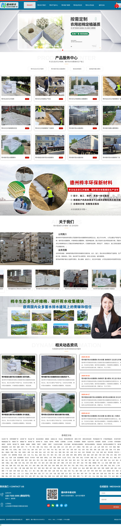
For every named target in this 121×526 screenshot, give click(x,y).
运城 (71, 452)
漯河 (113, 465)
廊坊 (36, 452)
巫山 (38, 476)
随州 (55, 468)
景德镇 (94, 463)
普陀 (107, 457)
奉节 (34, 476)
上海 (95, 447)
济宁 (30, 465)
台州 (113, 460)
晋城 (60, 452)
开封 (73, 465)
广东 (26, 447)
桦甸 (108, 455)
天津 (110, 447)
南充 (97, 476)
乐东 (74, 473)
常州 (38, 460)
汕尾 (53, 471)
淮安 (55, 460)
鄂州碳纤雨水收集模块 (76, 128)
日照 (42, 465)
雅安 (117, 476)
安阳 (86, 465)
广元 (82, 476)
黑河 (77, 457)
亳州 (43, 463)
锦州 (52, 455)
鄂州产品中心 (53, 5)
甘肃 (22, 447)
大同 (48, 452)
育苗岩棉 (99, 444)
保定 (20, 452)
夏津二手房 (78, 439)
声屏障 (57, 441)
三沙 (22, 473)
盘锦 (67, 455)
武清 (103, 449)
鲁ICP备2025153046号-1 (38, 519)
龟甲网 (51, 441)
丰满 (100, 455)
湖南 (58, 447)
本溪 (44, 455)
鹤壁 (90, 465)
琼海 (31, 473)
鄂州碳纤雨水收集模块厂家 (111, 157)
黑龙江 (46, 447)
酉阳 (49, 476)
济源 (101, 465)
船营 (96, 455)
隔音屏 (84, 441)
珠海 (18, 471)
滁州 (27, 463)
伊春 (54, 457)
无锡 (30, 460)
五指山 (27, 473)
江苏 (62, 447)
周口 (3, 468)
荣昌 (3, 476)
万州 (90, 473)
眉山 (101, 476)
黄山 (23, 463)
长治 (56, 452)
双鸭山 (46, 457)
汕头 (22, 471)
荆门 (35, 468)
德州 (53, 465)
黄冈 (47, 468)
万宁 (43, 473)
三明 (66, 463)
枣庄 (14, 465)
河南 (51, 447)
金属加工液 (54, 439)
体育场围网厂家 (14, 439)
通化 (3, 457)
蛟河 (104, 455)
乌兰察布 (4, 455)
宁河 (114, 449)
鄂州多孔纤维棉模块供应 (9, 128)
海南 (38, 447)
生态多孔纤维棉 (58, 444)
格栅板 (28, 444)
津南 (95, 449)
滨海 (110, 449)
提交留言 (116, 507)
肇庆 (42, 471)
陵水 (78, 473)
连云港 (50, 460)
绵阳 (78, 476)
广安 (109, 476)
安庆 (20, 463)
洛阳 (77, 465)
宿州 (35, 463)
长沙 (79, 468)
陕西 (102, 447)
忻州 (75, 452)
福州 (55, 463)
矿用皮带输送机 (108, 439)
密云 (56, 449)
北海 (104, 471)
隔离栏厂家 (15, 441)
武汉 (12, 468)
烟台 (22, 465)
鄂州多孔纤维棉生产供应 (43, 99)
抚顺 (40, 455)
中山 (32, 455)
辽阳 (63, 455)
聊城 (57, 465)
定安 (51, 473)
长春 (84, 455)
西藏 (118, 447)
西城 (3, 449)
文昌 (39, 473)
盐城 (58, 460)
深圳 (14, 471)
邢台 (16, 452)
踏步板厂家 (31, 441)
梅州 (49, 471)
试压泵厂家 (23, 439)
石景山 (15, 449)
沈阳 (24, 455)
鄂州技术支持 (77, 5)
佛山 (26, 471)
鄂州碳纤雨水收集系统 (76, 157)
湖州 (94, 460)
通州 (32, 449)
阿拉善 (20, 455)
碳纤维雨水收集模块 (77, 444)
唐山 (3, 452)
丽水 (117, 460)
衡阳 (91, 468)
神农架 (75, 468)
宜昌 (23, 468)
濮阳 (105, 465)
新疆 (114, 447)
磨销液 (47, 439)
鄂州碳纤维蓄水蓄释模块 (110, 128)
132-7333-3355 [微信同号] (17, 496)
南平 (78, 463)
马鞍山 (7, 463)
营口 (56, 455)
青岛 (7, 465)
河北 (41, 447)
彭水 (53, 476)
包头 (93, 452)
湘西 (3, 471)
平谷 (52, 449)
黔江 (113, 473)
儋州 (35, 473)
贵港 (117, 471)
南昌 (90, 463)
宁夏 (83, 447)
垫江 (14, 476)
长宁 (99, 457)
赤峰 (101, 452)
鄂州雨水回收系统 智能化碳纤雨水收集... (55, 415)
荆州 (43, 468)
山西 (99, 447)
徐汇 (96, 457)
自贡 (61, 476)
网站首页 (30, 5)
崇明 (22, 460)
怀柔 (48, 449)
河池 (3, 473)
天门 (70, 468)
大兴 (44, 449)
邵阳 (95, 468)
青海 (87, 447)
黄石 (16, 468)
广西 (30, 447)
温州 (86, 460)
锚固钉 (3, 444)
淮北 (12, 463)
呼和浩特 (88, 452)
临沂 (49, 465)
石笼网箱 (62, 441)
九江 (103, 463)
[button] (58, 50)
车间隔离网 (77, 441)
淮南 (3, 463)
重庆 (14, 447)
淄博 (10, 465)
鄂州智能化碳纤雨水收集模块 (44, 157)
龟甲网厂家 (39, 441)
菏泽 (65, 465)
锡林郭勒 (14, 455)
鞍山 (36, 455)
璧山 (7, 476)
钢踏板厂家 (23, 441)
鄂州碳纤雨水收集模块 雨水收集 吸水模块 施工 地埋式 (100, 416)
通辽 (105, 452)
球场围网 (97, 441)
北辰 (99, 449)
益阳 (112, 468)
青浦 (14, 460)
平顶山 (81, 465)
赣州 (114, 463)
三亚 (18, 473)
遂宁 (86, 476)
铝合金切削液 (39, 439)
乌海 (97, 452)
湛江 (34, 471)
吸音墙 (104, 441)
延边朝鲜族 (20, 457)
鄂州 (31, 468)
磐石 (115, 455)
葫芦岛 (80, 455)
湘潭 (87, 468)
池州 (47, 463)
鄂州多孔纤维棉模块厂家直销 (44, 128)
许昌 (109, 465)
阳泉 (52, 452)
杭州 (78, 460)
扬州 (62, 460)
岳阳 (99, 468)
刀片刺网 (110, 441)
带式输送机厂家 (97, 439)
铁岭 (71, 455)
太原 (44, 452)
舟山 (109, 460)
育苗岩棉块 (5, 447)
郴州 (116, 468)
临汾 (79, 452)
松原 (10, 457)
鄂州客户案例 (65, 5)
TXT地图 (59, 519)
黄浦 (92, 457)
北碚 (101, 473)
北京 (10, 447)
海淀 (20, 449)
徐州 (34, 460)
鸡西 (37, 457)
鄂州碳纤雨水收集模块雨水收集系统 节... (55, 377)
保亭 (82, 473)
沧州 (32, 452)
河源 (57, 471)
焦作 (97, 465)
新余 (106, 463)
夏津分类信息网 (87, 439)
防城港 (109, 471)
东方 (47, 473)
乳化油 (60, 439)
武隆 (18, 476)
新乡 (94, 465)
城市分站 (102, 5)
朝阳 (7, 449)
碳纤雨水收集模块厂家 (109, 444)
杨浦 (115, 457)
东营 (18, 465)
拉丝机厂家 (5, 439)
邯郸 (12, 452)
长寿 (117, 473)
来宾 (7, 473)
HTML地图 (67, 519)
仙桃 (62, 468)
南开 (75, 449)
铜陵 (16, 463)
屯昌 (55, 473)
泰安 (34, 465)
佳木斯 (59, 457)
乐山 (94, 476)
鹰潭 (110, 463)
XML (54, 519)
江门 (30, 471)
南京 (26, 460)
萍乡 (99, 463)
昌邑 (88, 455)
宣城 (51, 463)
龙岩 (82, 463)
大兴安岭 (86, 457)
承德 (29, 452)
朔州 (64, 452)
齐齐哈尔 (32, 457)
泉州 (70, 463)
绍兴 (97, 460)
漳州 (74, 463)
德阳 (74, 476)
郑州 (69, 465)
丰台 (10, 449)
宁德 (86, 463)
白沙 (66, 473)
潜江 (66, 468)
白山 (7, 457)
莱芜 (46, 465)
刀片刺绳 (69, 441)
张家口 (24, 452)
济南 (3, 465)
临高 (62, 473)
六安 (39, 463)
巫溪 (42, 476)
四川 (106, 447)
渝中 (97, 473)
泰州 (70, 460)
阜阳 (31, 463)
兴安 (9, 455)
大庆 (50, 457)
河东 (68, 449)
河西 (71, 449)
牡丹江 (69, 457)
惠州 (46, 471)
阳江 (61, 471)
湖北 (54, 447)
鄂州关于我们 (41, 5)
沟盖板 (46, 441)
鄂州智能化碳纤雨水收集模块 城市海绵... (16, 377)
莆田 (62, 463)
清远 (65, 471)
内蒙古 (79, 447)
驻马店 (7, 468)
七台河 (64, 457)
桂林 (96, 471)
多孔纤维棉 (67, 444)
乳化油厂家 (31, 439)
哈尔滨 (27, 457)
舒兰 (111, 455)
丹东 (48, 455)
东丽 (87, 449)
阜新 (60, 455)
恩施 (58, 468)
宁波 (82, 460)
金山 (7, 460)
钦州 (113, 471)
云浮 (85, 471)
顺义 (36, 449)
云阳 (30, 476)
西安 (74, 457)
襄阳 (27, 468)
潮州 (77, 471)
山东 (91, 447)
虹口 (111, 457)
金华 (101, 460)
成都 (57, 476)
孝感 (39, 468)
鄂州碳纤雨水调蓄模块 (8, 157)
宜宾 (105, 476)
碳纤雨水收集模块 (90, 444)
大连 (28, 455)
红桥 (83, 449)
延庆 (60, 449)
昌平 (40, 449)
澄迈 (58, 473)
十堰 (20, 468)
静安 (103, 457)
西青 (91, 449)
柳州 (92, 471)
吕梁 (83, 452)
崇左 (10, 473)
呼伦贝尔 (116, 452)
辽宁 (74, 447)
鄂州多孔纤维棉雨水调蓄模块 (78, 99)
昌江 (70, 473)
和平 (64, 449)
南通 (46, 460)
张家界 (107, 468)
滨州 (61, 465)
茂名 (38, 471)
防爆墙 (44, 444)
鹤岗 (41, 457)
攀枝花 (66, 476)
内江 (90, 476)
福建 (18, 447)
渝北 (105, 473)
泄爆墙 (33, 444)
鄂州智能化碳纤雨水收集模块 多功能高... (16, 415)
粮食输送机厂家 (6, 441)
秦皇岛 (7, 452)
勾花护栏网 (90, 441)
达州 (113, 476)
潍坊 (26, 465)
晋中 (68, 452)
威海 (38, 465)
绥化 (81, 457)
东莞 (69, 471)
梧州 (100, 471)
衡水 (40, 452)
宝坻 (106, 449)
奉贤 (18, 460)
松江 (10, 460)
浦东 (3, 460)
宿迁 (74, 460)
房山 (29, 449)
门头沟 (24, 449)
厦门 (58, 463)
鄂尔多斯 (110, 452)
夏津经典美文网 (68, 439)
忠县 (22, 476)
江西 (66, 447)
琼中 (86, 473)
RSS (49, 519)
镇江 (66, 460)
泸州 (70, 476)
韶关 (10, 471)
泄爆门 (39, 444)
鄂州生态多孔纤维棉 (7, 99)
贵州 (34, 447)
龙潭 (92, 455)
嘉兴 (90, 460)
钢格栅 (22, 444)
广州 (7, 471)
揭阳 (81, 471)
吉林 (70, 447)
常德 (103, 468)
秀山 (46, 476)
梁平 (10, 476)
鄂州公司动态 (89, 5)
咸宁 (51, 468)
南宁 (88, 471)
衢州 (105, 460)
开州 (26, 476)
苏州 (42, 460)
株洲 (83, 468)
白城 (14, 457)
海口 (14, 473)
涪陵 (94, 473)
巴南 (109, 473)
